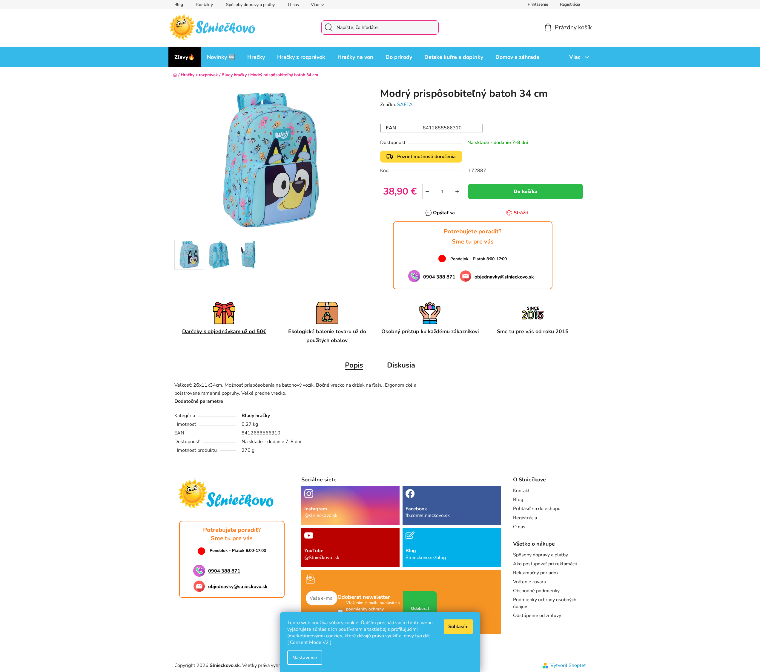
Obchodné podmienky (536, 590)
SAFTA (405, 104)
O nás (293, 4)
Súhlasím (458, 626)
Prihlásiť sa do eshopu (537, 508)
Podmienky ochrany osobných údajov (544, 603)
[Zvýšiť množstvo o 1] (457, 191)
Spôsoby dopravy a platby (250, 4)
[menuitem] (184, 57)
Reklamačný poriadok (536, 573)
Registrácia (570, 4)
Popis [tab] (354, 365)
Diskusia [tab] (401, 365)
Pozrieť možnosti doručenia (426, 156)
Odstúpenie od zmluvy (537, 615)
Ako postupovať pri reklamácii (545, 564)
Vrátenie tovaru (529, 581)
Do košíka (525, 191)
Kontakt (521, 490)
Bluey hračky (256, 415)
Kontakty (204, 4)
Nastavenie (304, 657)
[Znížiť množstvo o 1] (427, 191)
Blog (178, 4)
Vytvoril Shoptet (568, 665)
